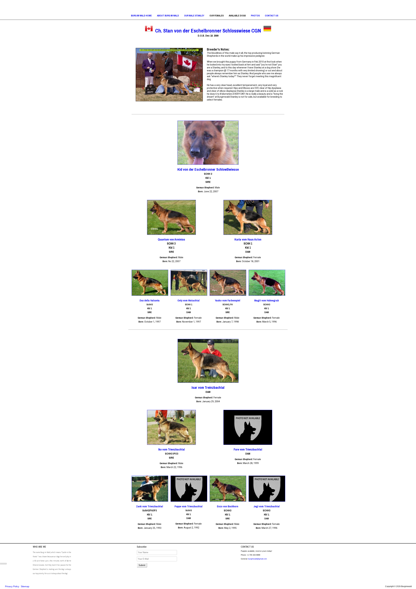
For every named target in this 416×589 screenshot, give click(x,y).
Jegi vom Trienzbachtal (267, 506)
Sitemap (25, 586)
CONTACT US (271, 15)
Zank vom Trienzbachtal (149, 506)
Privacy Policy (12, 586)
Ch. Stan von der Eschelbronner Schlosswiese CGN (208, 30)
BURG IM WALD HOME (141, 15)
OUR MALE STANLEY (194, 15)
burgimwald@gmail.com (257, 559)
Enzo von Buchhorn (227, 506)
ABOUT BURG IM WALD (168, 15)
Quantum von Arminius (171, 239)
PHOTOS (255, 15)
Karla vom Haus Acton (247, 239)
